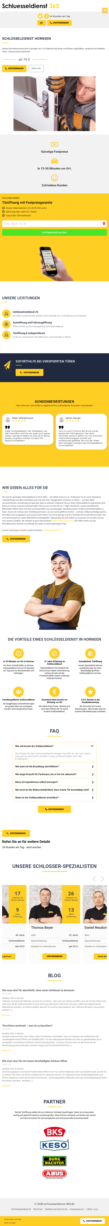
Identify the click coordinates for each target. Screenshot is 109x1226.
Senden (54, 643)
